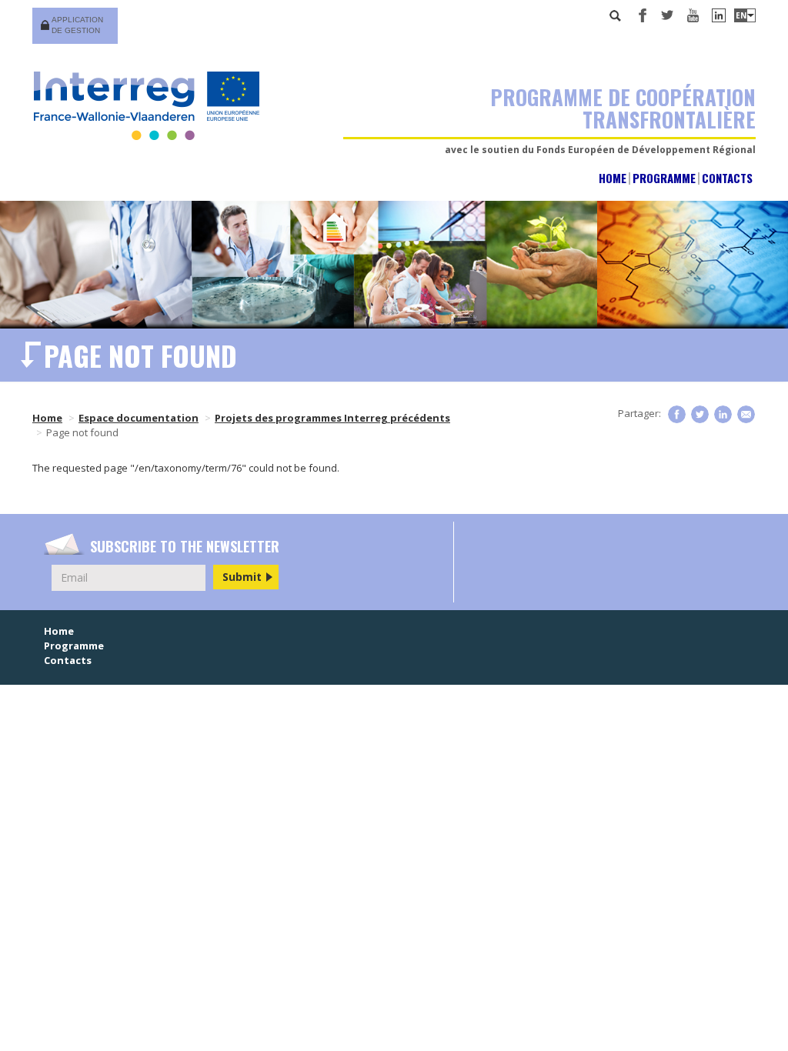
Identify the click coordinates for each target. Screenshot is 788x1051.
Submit (242, 576)
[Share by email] (746, 414)
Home (612, 178)
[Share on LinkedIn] (723, 414)
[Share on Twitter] (700, 414)
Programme (664, 178)
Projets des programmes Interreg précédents (332, 418)
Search (615, 15)
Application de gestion (77, 25)
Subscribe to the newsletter (184, 546)
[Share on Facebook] (676, 414)
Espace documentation (138, 418)
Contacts (727, 178)
